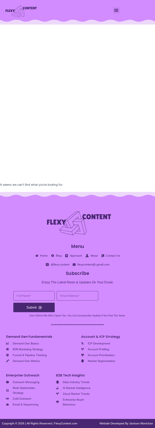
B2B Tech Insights (70, 375)
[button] (116, 10)
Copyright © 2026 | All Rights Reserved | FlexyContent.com (39, 423)
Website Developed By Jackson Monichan (126, 423)
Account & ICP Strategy (100, 336)
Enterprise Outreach (22, 375)
